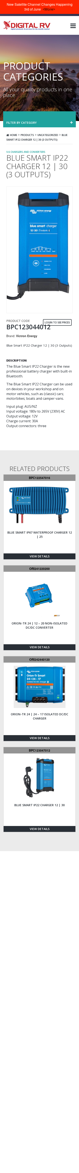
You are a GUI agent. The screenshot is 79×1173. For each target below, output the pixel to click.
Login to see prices (57, 322)
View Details (40, 556)
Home (13, 135)
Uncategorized (47, 135)
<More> (49, 9)
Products (27, 135)
